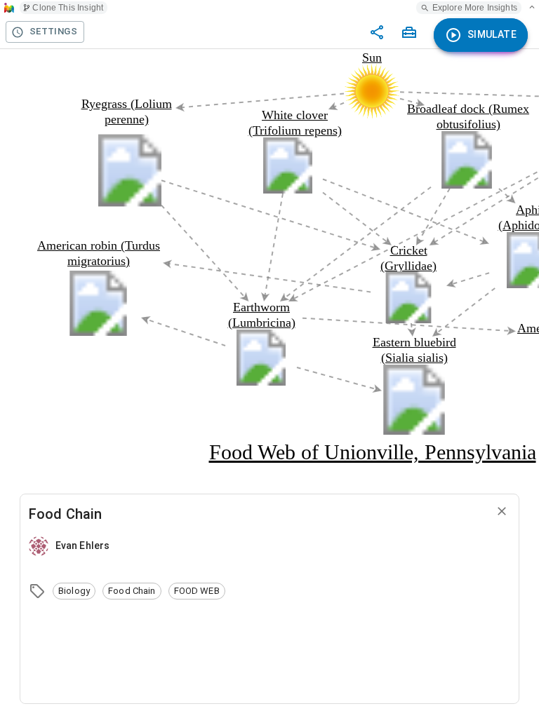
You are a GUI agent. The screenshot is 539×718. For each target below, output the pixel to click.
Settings (53, 31)
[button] (74, 591)
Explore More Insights (474, 8)
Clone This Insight (67, 8)
